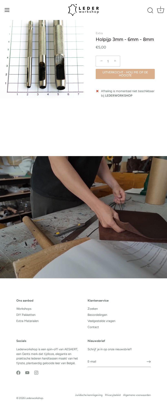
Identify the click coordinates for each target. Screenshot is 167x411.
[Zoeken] (150, 10)
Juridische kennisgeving (88, 395)
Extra (99, 33)
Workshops (23, 309)
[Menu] (7, 10)
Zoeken (93, 309)
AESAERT (70, 349)
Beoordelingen (97, 315)
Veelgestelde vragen (101, 321)
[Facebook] (18, 372)
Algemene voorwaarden (137, 395)
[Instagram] (36, 372)
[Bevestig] (149, 362)
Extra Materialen (27, 321)
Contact (93, 327)
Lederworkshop (34, 398)
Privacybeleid (113, 395)
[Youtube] (27, 372)
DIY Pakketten (25, 315)
